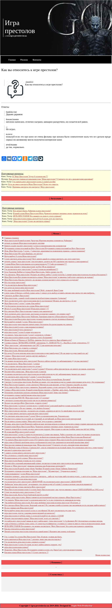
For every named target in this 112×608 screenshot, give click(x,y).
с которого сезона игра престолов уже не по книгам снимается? (30, 400)
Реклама (24, 59)
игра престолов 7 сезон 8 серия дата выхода (22, 332)
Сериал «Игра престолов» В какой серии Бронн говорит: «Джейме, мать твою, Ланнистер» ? (42, 390)
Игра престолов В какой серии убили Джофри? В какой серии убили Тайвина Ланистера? (40, 468)
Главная (12, 59)
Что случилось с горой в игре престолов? (21, 455)
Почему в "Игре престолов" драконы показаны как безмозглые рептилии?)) (34, 466)
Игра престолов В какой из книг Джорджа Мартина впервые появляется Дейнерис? (38, 240)
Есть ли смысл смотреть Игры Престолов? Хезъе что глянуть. (33, 184)
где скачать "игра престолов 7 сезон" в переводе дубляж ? (27, 334)
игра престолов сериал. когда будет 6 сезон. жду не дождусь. (38, 218)
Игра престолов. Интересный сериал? (19, 350)
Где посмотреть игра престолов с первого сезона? (24, 542)
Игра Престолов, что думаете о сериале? (21, 348)
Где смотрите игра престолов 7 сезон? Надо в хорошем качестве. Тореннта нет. (36, 416)
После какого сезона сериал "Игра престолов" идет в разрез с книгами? (33, 421)
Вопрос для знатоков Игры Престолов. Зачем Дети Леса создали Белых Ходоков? (37, 379)
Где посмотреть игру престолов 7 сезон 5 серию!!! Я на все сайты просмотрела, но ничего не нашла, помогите (49, 369)
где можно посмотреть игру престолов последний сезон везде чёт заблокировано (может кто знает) (45, 374)
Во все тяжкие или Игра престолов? (19, 507)
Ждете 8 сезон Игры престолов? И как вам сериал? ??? (26, 308)
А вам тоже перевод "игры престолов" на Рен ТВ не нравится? (29, 266)
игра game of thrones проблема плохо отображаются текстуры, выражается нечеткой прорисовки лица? (46, 442)
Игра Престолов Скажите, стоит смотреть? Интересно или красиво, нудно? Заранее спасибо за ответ (45, 384)
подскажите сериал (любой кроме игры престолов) (25, 395)
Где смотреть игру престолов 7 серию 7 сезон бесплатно (27, 376)
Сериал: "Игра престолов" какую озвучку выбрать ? (25, 355)
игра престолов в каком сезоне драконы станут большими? (28, 337)
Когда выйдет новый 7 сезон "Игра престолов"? (23, 321)
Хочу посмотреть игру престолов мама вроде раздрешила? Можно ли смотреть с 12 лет (40, 300)
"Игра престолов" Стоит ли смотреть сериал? (31, 221)
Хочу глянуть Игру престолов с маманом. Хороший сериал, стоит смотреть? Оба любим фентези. (44, 387)
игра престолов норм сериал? (16, 547)
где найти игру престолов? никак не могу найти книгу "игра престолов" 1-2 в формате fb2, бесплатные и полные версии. (53, 521)
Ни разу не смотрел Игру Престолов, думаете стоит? (26, 403)
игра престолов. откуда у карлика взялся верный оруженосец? (29, 513)
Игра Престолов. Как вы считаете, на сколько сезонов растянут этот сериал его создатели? (41, 279)
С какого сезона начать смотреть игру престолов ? (25, 452)
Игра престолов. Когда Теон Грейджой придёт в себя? (26, 494)
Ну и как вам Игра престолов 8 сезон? (19, 431)
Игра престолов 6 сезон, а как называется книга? (24, 327)
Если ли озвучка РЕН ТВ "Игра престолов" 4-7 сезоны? (26, 397)
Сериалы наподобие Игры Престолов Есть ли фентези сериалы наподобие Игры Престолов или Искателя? (47, 437)
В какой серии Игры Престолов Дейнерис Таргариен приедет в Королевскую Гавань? (39, 316)
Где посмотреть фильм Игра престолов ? (20, 285)
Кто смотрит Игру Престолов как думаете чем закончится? (28, 311)
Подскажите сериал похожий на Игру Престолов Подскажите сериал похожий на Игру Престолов (44, 248)
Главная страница (11, 238)
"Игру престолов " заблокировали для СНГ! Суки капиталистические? (33, 345)
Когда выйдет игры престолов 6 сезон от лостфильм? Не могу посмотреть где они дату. (40, 510)
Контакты (37, 59)
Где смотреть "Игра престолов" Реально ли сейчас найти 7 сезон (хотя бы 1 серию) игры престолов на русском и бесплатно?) (55, 274)
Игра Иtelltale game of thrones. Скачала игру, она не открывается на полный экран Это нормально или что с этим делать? (53, 447)
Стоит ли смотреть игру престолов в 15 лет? (22, 492)
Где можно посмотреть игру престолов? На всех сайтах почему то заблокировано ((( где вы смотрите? (46, 361)
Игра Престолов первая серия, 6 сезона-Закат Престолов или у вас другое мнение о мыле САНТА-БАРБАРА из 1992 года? (54, 489)
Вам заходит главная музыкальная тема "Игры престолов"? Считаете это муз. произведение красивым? (51, 179)
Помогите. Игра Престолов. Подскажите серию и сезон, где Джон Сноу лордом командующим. (43, 549)
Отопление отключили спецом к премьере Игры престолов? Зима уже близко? (36, 392)
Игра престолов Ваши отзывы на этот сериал (22, 460)
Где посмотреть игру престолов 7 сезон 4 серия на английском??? (31, 269)
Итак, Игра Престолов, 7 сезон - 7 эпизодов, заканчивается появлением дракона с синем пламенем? (44, 251)
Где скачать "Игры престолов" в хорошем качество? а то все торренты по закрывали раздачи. (42, 500)
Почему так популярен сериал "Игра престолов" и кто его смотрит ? (32, 518)
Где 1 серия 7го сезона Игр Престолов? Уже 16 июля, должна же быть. (33, 536)
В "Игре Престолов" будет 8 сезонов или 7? (30, 176)
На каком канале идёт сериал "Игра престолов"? (23, 458)
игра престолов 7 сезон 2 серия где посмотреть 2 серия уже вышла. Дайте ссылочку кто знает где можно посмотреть (52, 434)
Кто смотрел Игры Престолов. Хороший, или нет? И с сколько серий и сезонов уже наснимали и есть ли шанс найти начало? (55, 505)
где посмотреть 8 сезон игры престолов (20, 479)
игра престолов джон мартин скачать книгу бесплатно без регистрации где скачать (38, 324)
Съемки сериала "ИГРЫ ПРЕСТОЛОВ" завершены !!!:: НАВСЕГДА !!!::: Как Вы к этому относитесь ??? (46, 342)
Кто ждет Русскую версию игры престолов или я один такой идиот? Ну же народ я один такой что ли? (46, 353)
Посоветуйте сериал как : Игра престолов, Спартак (25, 371)
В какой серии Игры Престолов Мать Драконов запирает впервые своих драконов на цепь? (50, 213)
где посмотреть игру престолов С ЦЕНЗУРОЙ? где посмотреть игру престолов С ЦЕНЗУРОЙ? (43, 481)
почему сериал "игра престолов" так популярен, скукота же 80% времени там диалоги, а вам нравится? (46, 261)
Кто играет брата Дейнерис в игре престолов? (32, 210)
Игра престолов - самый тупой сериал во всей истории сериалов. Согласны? (35, 298)
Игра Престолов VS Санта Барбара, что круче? (23, 253)
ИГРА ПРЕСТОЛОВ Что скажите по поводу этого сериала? (37, 216)
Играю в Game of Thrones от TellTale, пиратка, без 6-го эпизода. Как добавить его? (38, 340)
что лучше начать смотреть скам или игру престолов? (26, 413)
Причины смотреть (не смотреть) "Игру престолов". (33, 187)
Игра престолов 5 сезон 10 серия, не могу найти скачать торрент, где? (33, 544)
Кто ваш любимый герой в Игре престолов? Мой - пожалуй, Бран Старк (33, 290)
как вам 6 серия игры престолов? (17, 450)
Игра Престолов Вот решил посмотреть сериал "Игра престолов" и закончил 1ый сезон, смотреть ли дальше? (49, 277)
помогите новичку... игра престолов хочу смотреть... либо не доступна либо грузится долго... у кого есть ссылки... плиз (53, 476)
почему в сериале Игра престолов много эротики (24, 243)
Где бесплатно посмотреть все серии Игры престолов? (26, 306)
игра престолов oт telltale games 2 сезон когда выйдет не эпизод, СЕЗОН (34, 515)
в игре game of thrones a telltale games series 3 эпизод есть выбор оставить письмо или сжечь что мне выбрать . (49, 293)
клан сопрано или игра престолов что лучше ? (23, 366)
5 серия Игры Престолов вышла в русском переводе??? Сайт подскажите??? (35, 264)
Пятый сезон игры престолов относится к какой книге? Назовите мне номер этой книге (39, 531)
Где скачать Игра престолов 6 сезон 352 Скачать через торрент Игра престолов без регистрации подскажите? (49, 439)
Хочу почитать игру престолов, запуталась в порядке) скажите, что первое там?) (37, 314)
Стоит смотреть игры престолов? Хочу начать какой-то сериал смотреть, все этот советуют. (42, 258)
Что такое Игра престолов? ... (16, 358)
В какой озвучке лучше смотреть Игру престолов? (25, 487)
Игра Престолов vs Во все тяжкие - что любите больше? (27, 408)
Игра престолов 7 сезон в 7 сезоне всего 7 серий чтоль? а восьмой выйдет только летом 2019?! (43, 405)
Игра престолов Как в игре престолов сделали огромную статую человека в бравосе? (39, 319)
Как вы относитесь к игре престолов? (19, 528)
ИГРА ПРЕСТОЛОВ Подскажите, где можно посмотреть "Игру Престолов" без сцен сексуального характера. (48, 526)
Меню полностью (102, 555)
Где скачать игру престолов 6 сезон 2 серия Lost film (33, 181)
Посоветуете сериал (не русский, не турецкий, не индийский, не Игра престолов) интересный (42, 418)
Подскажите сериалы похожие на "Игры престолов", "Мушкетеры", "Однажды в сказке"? (40, 471)
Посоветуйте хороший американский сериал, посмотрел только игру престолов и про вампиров (43, 463)
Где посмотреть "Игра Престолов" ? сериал (22, 363)
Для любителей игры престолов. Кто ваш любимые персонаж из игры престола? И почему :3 (42, 502)
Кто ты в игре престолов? (14, 282)
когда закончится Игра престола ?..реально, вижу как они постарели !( (32, 539)
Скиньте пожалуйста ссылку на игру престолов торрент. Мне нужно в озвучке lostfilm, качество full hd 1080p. (49, 429)
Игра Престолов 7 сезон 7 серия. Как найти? (22, 303)
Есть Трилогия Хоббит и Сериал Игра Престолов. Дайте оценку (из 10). (33, 272)
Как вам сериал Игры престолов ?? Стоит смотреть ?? (26, 552)
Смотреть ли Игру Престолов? (16, 295)
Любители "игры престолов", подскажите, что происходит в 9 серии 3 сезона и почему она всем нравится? (48, 484)
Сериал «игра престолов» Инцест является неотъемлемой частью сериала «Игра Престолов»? (42, 497)
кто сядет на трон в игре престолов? (19, 287)
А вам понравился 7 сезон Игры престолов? (22, 473)
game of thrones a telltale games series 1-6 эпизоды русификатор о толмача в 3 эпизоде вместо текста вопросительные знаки (54, 523)
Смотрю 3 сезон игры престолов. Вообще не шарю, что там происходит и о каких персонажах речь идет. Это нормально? (54, 382)
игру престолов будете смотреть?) (18, 329)
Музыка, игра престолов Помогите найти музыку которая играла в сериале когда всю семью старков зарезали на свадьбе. (53, 424)
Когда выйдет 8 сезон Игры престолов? (20, 256)
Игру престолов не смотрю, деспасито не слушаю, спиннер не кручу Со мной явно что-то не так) (44, 411)
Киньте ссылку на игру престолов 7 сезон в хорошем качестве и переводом (35, 245)
